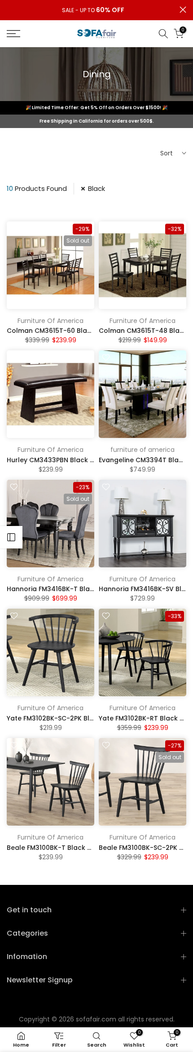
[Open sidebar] (11, 537)
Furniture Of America (50, 320)
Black (96, 188)
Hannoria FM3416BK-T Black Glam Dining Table (83, 588)
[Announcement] (93, 10)
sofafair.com (96, 1019)
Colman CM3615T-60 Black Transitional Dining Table (92, 330)
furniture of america (142, 449)
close (183, 9)
